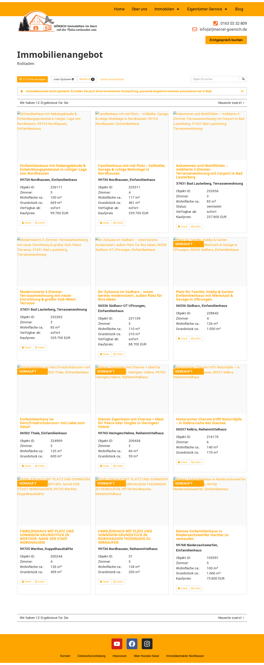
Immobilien (164, 9)
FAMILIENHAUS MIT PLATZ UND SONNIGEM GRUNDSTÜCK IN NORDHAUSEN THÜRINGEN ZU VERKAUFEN (125, 537)
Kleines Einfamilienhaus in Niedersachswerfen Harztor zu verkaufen (202, 535)
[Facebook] (132, 643)
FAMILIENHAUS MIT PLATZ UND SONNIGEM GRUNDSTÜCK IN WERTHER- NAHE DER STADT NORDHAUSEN (47, 537)
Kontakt (65, 656)
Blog (239, 9)
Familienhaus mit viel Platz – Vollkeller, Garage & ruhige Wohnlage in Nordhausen (131, 169)
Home (119, 9)
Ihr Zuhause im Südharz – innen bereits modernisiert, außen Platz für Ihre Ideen (130, 295)
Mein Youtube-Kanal (146, 656)
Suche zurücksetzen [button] (112, 79)
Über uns (139, 9)
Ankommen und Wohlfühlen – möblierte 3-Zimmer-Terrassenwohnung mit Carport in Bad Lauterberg (209, 171)
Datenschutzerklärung (91, 656)
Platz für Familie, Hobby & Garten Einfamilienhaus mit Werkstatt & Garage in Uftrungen (204, 295)
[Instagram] (147, 643)
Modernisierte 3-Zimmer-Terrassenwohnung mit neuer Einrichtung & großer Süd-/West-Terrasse (48, 297)
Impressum (120, 656)
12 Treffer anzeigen (33, 79)
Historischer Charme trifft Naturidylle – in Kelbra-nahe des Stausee (209, 421)
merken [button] (41, 223)
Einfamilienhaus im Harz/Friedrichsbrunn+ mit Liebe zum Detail (52, 423)
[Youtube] (117, 643)
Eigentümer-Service (204, 9)
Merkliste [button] (86, 79)
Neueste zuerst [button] (230, 103)
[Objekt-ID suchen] (243, 79)
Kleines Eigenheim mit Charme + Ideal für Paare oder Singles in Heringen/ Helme (131, 423)
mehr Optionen (62, 79)
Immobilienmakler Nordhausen (185, 656)
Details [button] (27, 223)
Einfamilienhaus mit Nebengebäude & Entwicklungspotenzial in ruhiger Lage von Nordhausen (53, 169)
